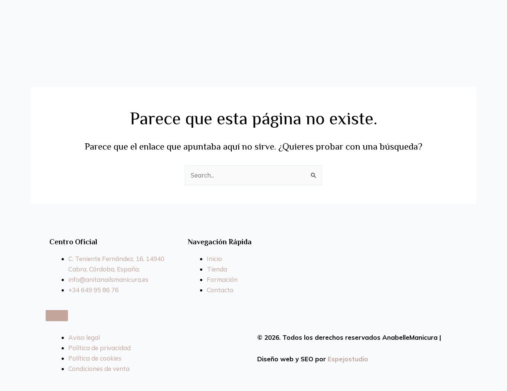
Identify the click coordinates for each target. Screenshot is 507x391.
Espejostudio (348, 359)
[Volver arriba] (57, 315)
